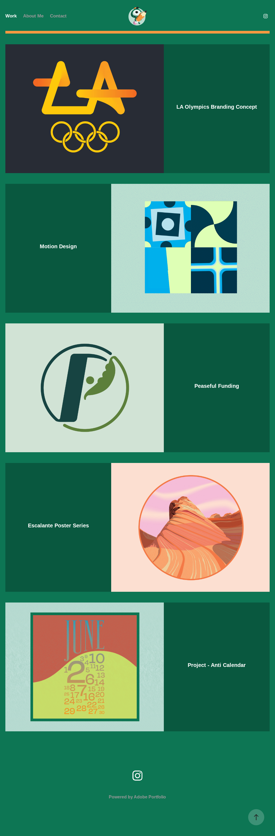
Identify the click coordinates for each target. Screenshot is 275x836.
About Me (33, 16)
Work (11, 16)
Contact (58, 16)
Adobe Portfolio (150, 797)
